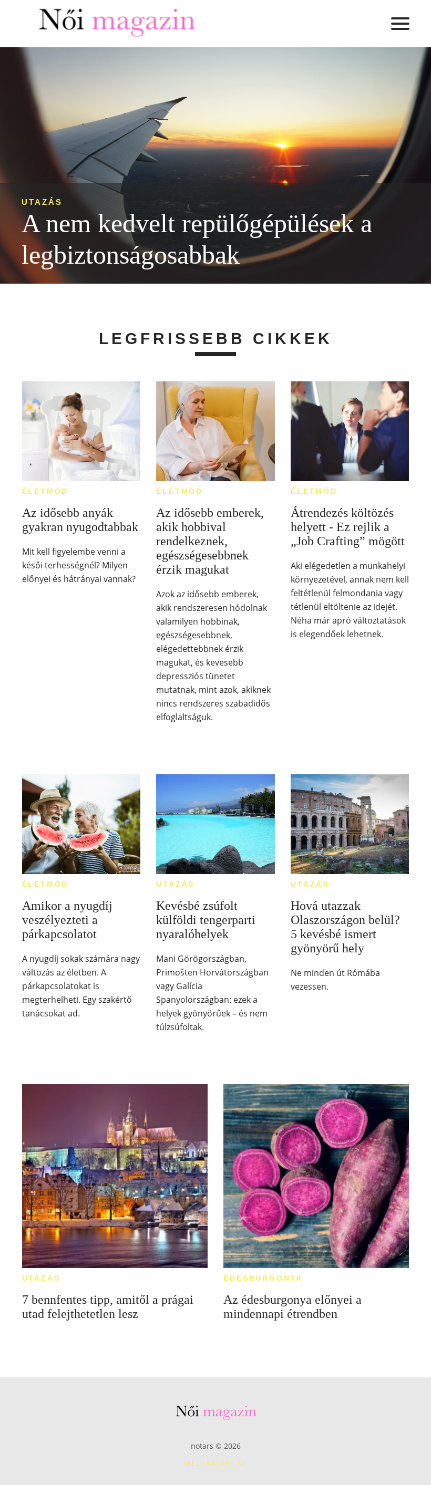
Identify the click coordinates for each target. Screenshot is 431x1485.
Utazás (42, 202)
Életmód (45, 491)
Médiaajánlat (215, 1463)
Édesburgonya (263, 1278)
